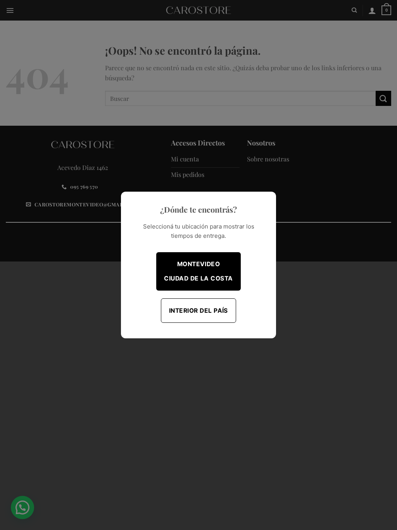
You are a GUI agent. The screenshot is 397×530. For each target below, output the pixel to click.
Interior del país (198, 310)
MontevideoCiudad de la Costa (198, 271)
